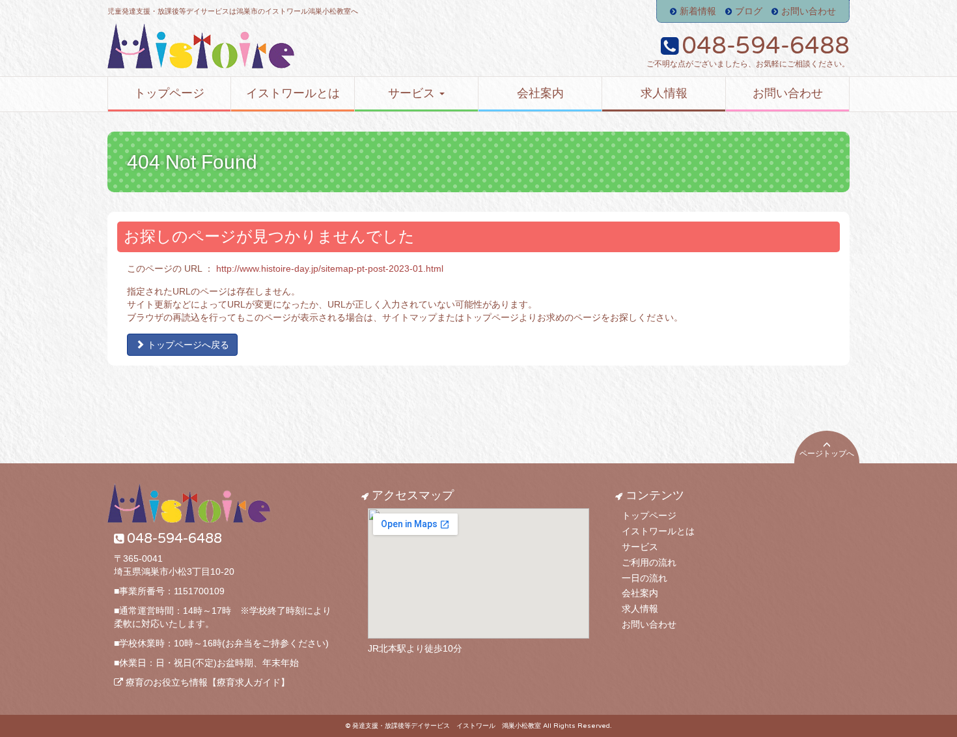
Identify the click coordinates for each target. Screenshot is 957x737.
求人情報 (640, 608)
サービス (640, 547)
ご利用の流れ (649, 562)
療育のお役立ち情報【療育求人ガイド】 (206, 682)
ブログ (748, 11)
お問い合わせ (808, 11)
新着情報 (698, 11)
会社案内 (640, 593)
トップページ (649, 515)
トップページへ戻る (187, 345)
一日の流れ (644, 578)
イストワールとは (658, 531)
